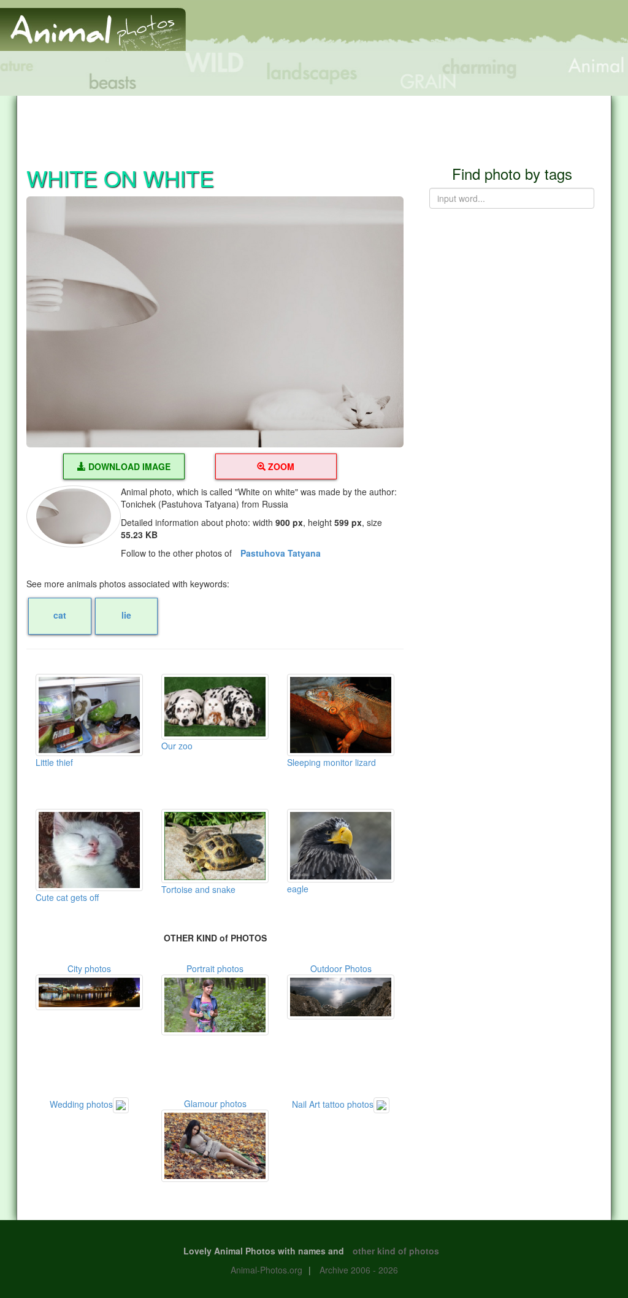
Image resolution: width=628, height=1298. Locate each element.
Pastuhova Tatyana (280, 553)
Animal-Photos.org (266, 1270)
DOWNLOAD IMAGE (128, 466)
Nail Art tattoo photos (332, 1104)
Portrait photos (214, 968)
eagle (297, 889)
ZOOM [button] (280, 466)
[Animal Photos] (93, 24)
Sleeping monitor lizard (331, 762)
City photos (89, 968)
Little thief (54, 762)
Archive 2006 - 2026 (359, 1270)
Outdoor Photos (341, 968)
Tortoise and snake (198, 889)
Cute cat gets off (67, 897)
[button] (215, 322)
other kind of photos (396, 1251)
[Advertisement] (314, 123)
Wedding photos (81, 1104)
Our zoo (177, 746)
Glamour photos (215, 1103)
